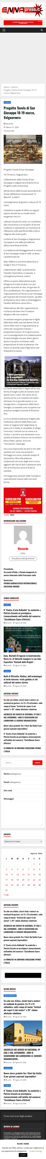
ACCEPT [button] (23, 1155)
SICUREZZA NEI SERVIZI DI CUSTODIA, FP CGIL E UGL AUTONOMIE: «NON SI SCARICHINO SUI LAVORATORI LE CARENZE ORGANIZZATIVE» (22, 717)
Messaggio (9, 798)
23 (39, 880)
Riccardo (9, 124)
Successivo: (20, 583)
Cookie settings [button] (35, 1151)
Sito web (8, 790)
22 (34, 880)
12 (18, 874)
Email (12, 782)
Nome (12, 773)
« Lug (6, 894)
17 (6, 880)
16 (39, 874)
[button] (4, 30)
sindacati (9, 1043)
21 (28, 880)
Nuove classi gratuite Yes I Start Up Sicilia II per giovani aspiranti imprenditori (23, 727)
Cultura (7, 102)
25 (12, 885)
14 (28, 874)
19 (18, 880)
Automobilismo (10, 996)
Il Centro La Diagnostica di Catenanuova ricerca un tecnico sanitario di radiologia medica (22, 1135)
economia (8, 1068)
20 (23, 880)
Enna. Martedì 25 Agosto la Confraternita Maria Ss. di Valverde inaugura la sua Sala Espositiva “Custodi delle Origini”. (22, 658)
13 (23, 874)
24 (6, 885)
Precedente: (20, 572)
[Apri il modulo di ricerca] (42, 30)
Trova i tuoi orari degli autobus (18, 1116)
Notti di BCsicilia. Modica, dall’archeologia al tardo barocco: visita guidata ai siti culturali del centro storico (23, 679)
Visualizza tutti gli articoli (23, 558)
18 (12, 880)
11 (12, 874)
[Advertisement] (23, 57)
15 (34, 874)
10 (6, 874)
